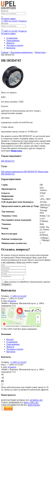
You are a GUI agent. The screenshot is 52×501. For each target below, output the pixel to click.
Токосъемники (13, 40)
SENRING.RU (36, 400)
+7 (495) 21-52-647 (9, 21)
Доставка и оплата (14, 45)
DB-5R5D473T (8, 161)
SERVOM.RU (34, 405)
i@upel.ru (22, 21)
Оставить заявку (8, 18)
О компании (12, 38)
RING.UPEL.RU (31, 402)
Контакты (10, 48)
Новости (10, 43)
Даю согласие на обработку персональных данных (27, 282)
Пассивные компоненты (22, 52)
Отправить (6, 284)
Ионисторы (40, 52)
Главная (4, 52)
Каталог (10, 339)
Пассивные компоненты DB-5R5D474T (19, 171)
